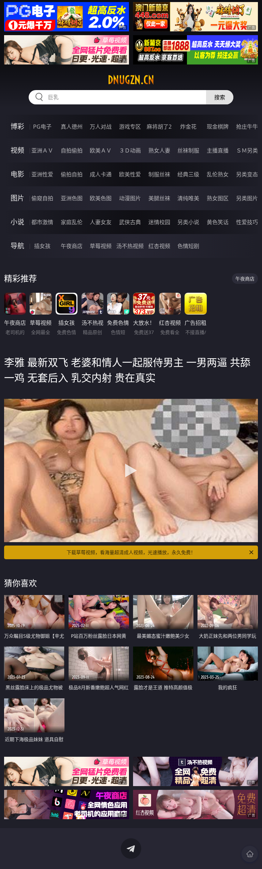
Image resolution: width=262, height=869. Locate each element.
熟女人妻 (159, 150)
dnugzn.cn (131, 80)
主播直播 (218, 150)
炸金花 (188, 126)
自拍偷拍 (72, 150)
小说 (17, 222)
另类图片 (247, 198)
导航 (17, 245)
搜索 (219, 97)
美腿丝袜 (159, 198)
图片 (17, 198)
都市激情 (42, 222)
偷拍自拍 (72, 174)
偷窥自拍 (42, 198)
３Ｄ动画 (130, 150)
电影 (17, 174)
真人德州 (72, 126)
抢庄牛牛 (247, 126)
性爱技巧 (247, 222)
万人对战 (101, 126)
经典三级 (188, 174)
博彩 (17, 126)
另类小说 (188, 222)
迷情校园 (159, 222)
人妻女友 (101, 222)
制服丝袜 (159, 174)
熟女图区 (218, 198)
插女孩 (42, 246)
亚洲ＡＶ (42, 150)
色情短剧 (188, 246)
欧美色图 (101, 198)
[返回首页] (250, 854)
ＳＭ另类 (247, 150)
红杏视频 (159, 246)
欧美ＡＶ (101, 150)
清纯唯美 (188, 198)
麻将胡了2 (159, 126)
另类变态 (247, 174)
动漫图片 (130, 198)
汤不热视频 (130, 246)
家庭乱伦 (72, 222)
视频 (17, 150)
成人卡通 (101, 174)
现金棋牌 (218, 126)
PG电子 (42, 126)
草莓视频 (101, 246)
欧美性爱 (130, 174)
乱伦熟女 (218, 174)
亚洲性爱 (42, 174)
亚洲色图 (72, 198)
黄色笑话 (218, 222)
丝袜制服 (188, 150)
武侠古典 (130, 222)
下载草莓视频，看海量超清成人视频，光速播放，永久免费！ (131, 552)
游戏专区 (130, 126)
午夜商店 (72, 246)
